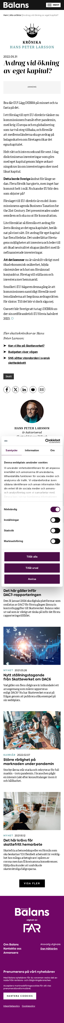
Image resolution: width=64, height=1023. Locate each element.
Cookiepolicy (28, 1006)
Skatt (9, 376)
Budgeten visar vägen (23, 352)
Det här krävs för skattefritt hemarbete (22, 842)
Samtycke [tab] (11, 450)
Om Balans (11, 944)
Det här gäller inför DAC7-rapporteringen (22, 592)
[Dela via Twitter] (15, 389)
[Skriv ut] (33, 389)
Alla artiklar (16, 15)
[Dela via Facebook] (6, 389)
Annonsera (10, 953)
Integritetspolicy (11, 1006)
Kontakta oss (12, 949)
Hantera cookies (20, 995)
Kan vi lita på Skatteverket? (26, 346)
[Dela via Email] (41, 389)
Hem (5, 15)
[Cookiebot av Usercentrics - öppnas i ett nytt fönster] (45, 441)
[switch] (55, 520)
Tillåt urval (32, 567)
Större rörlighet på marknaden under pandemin (28, 761)
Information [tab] (32, 450)
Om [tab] (52, 450)
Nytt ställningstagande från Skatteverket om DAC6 (27, 677)
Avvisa (32, 579)
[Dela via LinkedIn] (24, 389)
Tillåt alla (32, 556)
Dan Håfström (49, 948)
